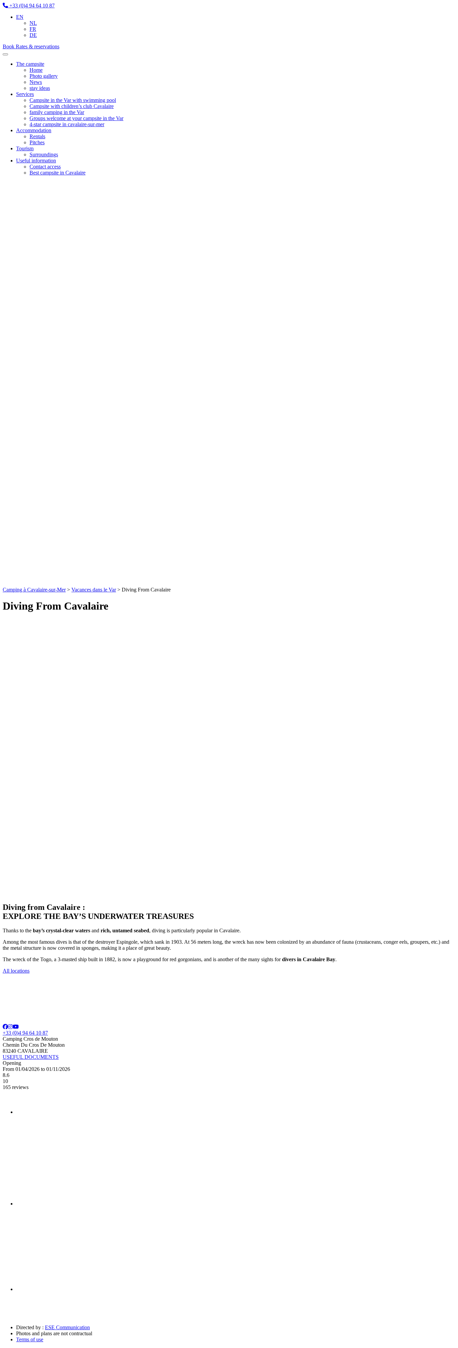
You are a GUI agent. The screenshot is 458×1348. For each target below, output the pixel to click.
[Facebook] (5, 1027)
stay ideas (40, 88)
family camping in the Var (57, 112)
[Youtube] (16, 1027)
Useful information (36, 160)
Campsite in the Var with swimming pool (73, 100)
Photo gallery (44, 76)
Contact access (45, 166)
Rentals (37, 136)
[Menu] (5, 54)
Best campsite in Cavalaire (57, 172)
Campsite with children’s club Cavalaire (72, 106)
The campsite (30, 64)
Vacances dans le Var (93, 589)
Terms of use (29, 1339)
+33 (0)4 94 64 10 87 (25, 1033)
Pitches (37, 142)
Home (36, 70)
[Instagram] (10, 1027)
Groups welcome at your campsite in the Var (76, 118)
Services (25, 94)
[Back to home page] (86, 583)
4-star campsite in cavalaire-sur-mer (67, 124)
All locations (16, 971)
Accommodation (33, 130)
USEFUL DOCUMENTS (31, 1057)
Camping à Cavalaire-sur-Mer (34, 589)
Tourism (25, 148)
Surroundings (44, 154)
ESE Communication (67, 1327)
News (36, 82)
